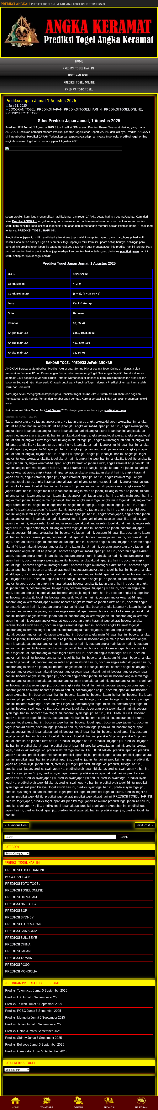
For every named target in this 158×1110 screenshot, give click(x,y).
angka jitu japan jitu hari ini (105, 454)
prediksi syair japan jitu (40, 778)
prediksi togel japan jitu (40, 810)
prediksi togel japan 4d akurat (86, 801)
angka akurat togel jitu (77, 440)
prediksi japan (129, 251)
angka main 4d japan (69, 486)
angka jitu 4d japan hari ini (121, 444)
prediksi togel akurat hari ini (93, 796)
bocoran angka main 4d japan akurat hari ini (45, 634)
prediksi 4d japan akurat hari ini (36, 741)
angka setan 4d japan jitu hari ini (74, 514)
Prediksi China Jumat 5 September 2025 (33, 1031)
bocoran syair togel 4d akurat (95, 704)
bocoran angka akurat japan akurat (38, 555)
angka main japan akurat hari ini (93, 495)
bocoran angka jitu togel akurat (35, 592)
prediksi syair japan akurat (60, 773)
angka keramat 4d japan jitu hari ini (124, 467)
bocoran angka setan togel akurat (28, 680)
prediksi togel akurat (59, 796)
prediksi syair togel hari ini (94, 787)
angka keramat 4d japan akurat (84, 463)
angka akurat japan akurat (23, 430)
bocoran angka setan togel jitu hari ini (78, 685)
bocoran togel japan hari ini (82, 731)
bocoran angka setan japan (129, 667)
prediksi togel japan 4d (49, 801)
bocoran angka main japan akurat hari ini (59, 643)
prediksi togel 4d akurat (107, 791)
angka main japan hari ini (134, 495)
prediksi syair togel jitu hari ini (25, 791)
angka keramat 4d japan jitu (79, 467)
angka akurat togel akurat (106, 435)
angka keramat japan (19, 472)
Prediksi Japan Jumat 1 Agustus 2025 (40, 100)
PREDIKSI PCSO (17, 964)
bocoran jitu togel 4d (110, 699)
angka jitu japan (82, 449)
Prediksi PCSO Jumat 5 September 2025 (33, 1010)
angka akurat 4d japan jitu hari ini (97, 426)
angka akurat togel (74, 435)
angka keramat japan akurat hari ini (99, 472)
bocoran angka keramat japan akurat (72, 611)
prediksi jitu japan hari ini (36, 764)
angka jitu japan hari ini (41, 454)
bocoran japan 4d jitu (90, 690)
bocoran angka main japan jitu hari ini (61, 648)
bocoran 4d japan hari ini (77, 532)
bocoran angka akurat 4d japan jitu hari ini (87, 551)
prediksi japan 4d (125, 750)
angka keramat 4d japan (45, 463)
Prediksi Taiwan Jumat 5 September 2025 (33, 1004)
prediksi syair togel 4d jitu (117, 782)
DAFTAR (78, 1107)
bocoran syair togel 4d (59, 704)
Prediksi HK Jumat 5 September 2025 (31, 997)
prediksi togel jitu (112, 810)
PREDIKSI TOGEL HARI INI (79, 68)
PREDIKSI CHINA (17, 944)
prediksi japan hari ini (30, 759)
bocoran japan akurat (120, 690)
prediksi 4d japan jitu (109, 741)
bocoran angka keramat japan (25, 611)
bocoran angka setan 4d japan (108, 657)
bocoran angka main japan (106, 639)
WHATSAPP (46, 1107)
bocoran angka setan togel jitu (30, 685)
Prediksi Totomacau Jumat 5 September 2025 (36, 990)
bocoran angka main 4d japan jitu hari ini (59, 639)
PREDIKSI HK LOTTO (20, 904)
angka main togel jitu (82, 504)
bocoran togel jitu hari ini (79, 736)
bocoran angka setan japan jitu (37, 676)
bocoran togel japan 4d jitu (97, 727)
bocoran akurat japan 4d (68, 537)
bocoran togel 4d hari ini (68, 717)
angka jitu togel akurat (20, 458)
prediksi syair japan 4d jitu (23, 773)
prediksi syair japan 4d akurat (86, 768)
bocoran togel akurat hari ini (24, 722)
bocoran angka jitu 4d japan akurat (47, 574)
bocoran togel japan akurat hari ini (38, 731)
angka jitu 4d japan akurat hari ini (78, 444)
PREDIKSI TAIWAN (18, 958)
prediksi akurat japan (35, 745)
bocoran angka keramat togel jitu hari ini (32, 629)
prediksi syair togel (113, 778)
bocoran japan (115, 685)
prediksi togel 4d (78, 791)
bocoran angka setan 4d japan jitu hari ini (81, 667)
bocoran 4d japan (107, 528)
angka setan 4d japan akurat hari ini (91, 509)
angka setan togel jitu (38, 528)
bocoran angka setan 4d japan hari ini (124, 662)
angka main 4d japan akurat (104, 486)
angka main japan (22, 495)
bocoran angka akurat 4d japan (108, 542)
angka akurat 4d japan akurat (65, 421)
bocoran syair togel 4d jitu (33, 708)
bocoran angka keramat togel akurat (95, 620)
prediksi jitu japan (120, 759)
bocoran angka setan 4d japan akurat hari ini (66, 662)
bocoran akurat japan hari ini (105, 537)
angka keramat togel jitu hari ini (32, 486)
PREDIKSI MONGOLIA (21, 971)
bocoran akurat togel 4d (30, 542)
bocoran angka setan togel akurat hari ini (80, 680)
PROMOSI (109, 1107)
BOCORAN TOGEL (79, 75)
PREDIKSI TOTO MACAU (23, 924)
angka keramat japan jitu (41, 477)
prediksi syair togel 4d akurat (37, 782)
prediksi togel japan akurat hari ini (103, 805)
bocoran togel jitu (49, 736)
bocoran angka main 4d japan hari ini (102, 634)
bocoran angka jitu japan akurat (50, 583)
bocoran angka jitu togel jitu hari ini (73, 597)
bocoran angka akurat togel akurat (46, 565)
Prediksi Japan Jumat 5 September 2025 (33, 1024)
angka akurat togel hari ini (43, 440)
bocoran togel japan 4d (119, 722)
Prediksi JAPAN (37, 136)
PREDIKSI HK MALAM (21, 897)
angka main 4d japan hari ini (53, 491)
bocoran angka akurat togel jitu (54, 569)
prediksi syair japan (18, 768)
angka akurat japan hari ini (107, 430)
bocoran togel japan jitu (118, 731)
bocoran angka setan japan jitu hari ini (86, 676)
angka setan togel (41, 523)
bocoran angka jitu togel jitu (29, 597)
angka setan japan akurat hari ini (37, 518)
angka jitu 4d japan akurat (36, 444)
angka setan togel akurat (72, 523)
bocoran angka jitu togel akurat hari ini (83, 592)
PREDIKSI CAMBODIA (21, 931)
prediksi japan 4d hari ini (45, 754)
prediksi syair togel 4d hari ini (78, 782)
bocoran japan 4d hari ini (57, 690)
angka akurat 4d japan (28, 421)
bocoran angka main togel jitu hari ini (60, 657)
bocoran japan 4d (138, 685)
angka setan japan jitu (113, 518)
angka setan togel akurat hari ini (112, 523)
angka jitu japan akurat (109, 449)
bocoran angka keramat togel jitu (118, 625)
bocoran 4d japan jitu (110, 532)
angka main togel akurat (118, 500)
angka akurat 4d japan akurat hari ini (111, 421)
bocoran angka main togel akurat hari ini (57, 653)
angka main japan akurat (53, 495)
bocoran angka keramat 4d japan (120, 597)
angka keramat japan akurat (55, 472)
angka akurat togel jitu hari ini (114, 440)
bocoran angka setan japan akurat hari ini (81, 671)
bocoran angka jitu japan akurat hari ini (99, 583)
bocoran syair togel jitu (46, 713)
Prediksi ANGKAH (24, 221)
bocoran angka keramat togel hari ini (69, 625)
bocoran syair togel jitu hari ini (83, 713)
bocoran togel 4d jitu (100, 717)
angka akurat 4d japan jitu (55, 426)
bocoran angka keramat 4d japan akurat (32, 602)
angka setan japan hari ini (79, 518)
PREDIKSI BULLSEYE (21, 937)
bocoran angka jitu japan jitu (48, 588)
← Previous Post (15, 825)
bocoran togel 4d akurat (34, 717)
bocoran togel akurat (129, 717)
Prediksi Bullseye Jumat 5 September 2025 (34, 1044)
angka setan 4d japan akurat (46, 509)
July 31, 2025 (17, 105)
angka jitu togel (135, 454)
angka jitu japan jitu (72, 454)
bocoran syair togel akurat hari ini (112, 708)
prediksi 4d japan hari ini (76, 741)
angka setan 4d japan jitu (33, 514)
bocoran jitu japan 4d (19, 699)
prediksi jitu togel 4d (93, 764)
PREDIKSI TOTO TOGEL (79, 89)
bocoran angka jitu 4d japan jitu (55, 579)
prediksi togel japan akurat (61, 805)
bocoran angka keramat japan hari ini (41, 616)
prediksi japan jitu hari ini (90, 759)
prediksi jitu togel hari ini (124, 764)
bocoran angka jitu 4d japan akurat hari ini (101, 574)
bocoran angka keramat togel (49, 620)
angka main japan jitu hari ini (56, 500)
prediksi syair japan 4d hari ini (128, 768)
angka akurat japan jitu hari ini (40, 435)
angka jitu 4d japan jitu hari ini (49, 449)
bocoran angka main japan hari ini (112, 643)
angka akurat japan (135, 426)
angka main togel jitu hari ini (117, 504)
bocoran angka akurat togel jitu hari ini (102, 569)
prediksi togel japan (18, 801)
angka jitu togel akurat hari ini (57, 458)
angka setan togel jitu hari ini (73, 528)
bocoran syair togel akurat (70, 708)
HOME (15, 1107)
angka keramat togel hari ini (102, 481)
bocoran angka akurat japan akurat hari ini (92, 555)
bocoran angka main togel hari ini (109, 653)
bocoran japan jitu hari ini (108, 694)
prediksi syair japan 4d (49, 768)
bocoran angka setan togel (131, 676)
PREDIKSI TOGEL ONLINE (79, 82)
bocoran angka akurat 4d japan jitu (33, 551)
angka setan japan (110, 514)
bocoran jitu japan (139, 694)
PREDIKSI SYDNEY (19, 917)
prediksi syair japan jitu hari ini (78, 778)
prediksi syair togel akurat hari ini (52, 787)
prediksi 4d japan (109, 736)
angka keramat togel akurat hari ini (58, 481)
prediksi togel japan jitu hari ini (78, 810)
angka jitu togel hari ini (94, 458)
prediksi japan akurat (107, 754)
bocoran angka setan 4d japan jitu (28, 667)
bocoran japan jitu (77, 694)
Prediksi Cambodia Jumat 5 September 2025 (35, 1051)
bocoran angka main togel (106, 648)
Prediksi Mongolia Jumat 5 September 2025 (35, 1017)
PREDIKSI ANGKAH (15, 4)
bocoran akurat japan (35, 537)
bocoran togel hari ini (59, 722)
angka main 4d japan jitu (91, 491)
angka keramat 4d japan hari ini (37, 467)
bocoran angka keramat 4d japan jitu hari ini (122, 606)
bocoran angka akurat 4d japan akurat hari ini (68, 546)
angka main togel (89, 500)
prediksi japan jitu (59, 759)
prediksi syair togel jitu (129, 787)
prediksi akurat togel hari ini (66, 750)
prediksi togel (56, 791)
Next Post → (145, 825)
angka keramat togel (119, 477)
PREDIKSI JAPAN (49, 109)
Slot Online (53, 410)
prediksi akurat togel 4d (29, 750)
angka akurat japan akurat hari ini (65, 430)
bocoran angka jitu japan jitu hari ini (94, 588)
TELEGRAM (141, 1107)
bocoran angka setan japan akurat (28, 671)
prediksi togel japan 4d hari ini (128, 801)
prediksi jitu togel (66, 764)
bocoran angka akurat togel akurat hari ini (99, 565)
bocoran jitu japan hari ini (53, 699)
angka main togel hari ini (49, 504)
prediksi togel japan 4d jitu (23, 805)
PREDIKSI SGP (16, 910)
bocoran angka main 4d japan (81, 629)
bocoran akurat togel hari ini (66, 542)
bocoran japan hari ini (49, 694)
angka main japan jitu (20, 500)
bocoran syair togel (29, 704)
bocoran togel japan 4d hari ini (56, 727)
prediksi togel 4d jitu (30, 796)
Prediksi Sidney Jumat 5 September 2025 (33, 1037)
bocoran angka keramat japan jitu (91, 616)
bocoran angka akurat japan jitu (46, 560)
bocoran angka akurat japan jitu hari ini (95, 560)
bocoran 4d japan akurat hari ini (37, 532)
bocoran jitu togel (83, 699)
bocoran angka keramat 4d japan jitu (65, 606)
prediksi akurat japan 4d (67, 745)
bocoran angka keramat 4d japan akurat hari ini (93, 602)
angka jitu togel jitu (124, 458)
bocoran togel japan (88, 722)
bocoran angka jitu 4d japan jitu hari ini (104, 579)
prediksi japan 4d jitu (77, 754)
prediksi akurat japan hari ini (104, 745)
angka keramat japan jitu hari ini (81, 477)
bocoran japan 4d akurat (22, 690)
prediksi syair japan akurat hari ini (103, 773)
